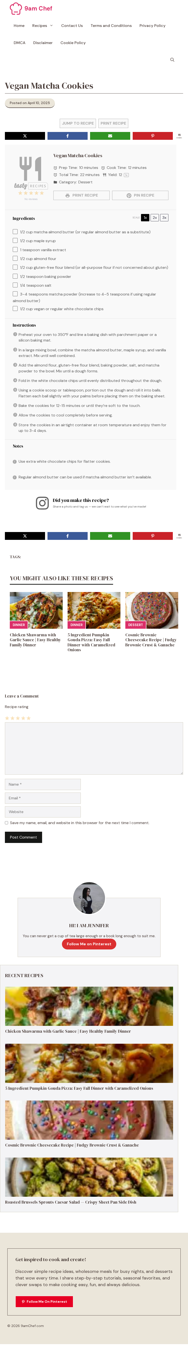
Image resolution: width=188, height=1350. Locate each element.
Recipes (39, 25)
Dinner (19, 625)
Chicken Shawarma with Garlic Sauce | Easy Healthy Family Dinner (35, 640)
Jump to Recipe (78, 123)
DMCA (19, 42)
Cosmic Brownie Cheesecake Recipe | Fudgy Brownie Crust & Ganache (151, 640)
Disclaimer (43, 42)
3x (164, 217)
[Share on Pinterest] (153, 136)
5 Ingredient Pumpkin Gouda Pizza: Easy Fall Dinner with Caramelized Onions (91, 642)
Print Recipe (113, 123)
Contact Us (72, 25)
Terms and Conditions (111, 25)
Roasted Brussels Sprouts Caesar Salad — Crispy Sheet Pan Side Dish (70, 1202)
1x (145, 217)
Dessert (135, 625)
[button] (172, 60)
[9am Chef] (16, 8)
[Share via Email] (110, 136)
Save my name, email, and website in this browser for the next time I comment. (79, 822)
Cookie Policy (73, 42)
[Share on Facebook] (67, 136)
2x (155, 217)
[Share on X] (25, 136)
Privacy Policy (152, 25)
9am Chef (38, 8)
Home (19, 25)
